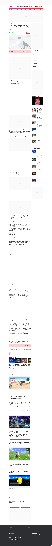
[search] (35, 6)
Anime (10, 53)
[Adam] (9, 409)
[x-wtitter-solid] (27, 51)
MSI (20, 221)
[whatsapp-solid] (23, 51)
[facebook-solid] (25, 51)
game (22, 81)
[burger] (42, 6)
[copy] (29, 51)
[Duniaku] (10, 6)
